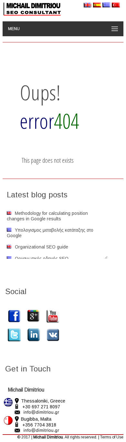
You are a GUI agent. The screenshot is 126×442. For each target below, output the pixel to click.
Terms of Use (111, 437)
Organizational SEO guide (41, 246)
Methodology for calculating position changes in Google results (47, 216)
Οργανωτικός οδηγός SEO (41, 258)
